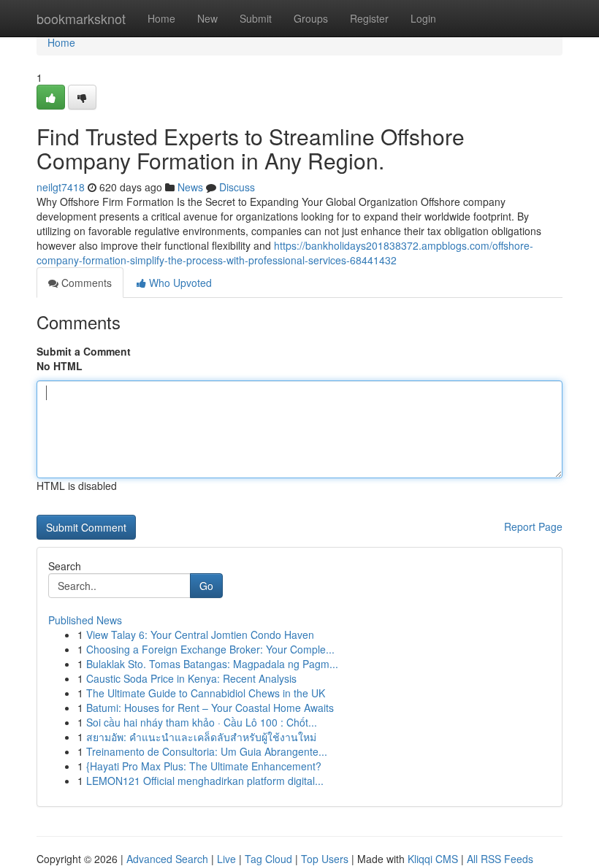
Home (161, 18)
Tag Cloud (268, 858)
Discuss (237, 187)
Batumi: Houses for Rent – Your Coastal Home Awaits (210, 707)
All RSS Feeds (500, 858)
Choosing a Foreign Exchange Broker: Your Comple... (210, 649)
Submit (256, 18)
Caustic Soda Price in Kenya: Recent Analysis (191, 678)
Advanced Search (167, 858)
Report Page (533, 526)
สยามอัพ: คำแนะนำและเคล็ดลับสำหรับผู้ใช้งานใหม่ (201, 736)
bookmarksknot (81, 18)
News (190, 187)
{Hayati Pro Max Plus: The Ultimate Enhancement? (203, 766)
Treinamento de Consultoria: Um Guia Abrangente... (206, 751)
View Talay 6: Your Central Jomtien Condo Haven (200, 634)
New (207, 18)
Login (423, 18)
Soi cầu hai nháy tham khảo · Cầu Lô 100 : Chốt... (201, 722)
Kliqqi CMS (433, 858)
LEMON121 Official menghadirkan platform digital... (205, 780)
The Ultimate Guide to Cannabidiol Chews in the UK (205, 693)
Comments (85, 282)
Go (206, 585)
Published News (85, 620)
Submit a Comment (84, 351)
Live (226, 858)
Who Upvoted (179, 282)
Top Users (324, 858)
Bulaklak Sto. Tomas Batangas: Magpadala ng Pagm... (212, 663)
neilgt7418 (61, 187)
